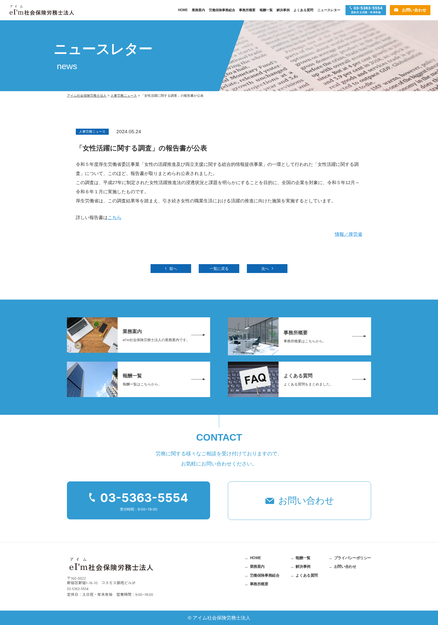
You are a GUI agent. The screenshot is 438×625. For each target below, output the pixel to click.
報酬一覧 (266, 10)
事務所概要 (247, 10)
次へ (265, 268)
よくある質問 (303, 10)
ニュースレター (328, 10)
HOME (183, 10)
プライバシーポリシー (352, 557)
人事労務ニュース (92, 131)
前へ (173, 268)
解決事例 (283, 10)
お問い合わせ (306, 500)
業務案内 (198, 10)
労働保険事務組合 (222, 10)
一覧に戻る (219, 268)
